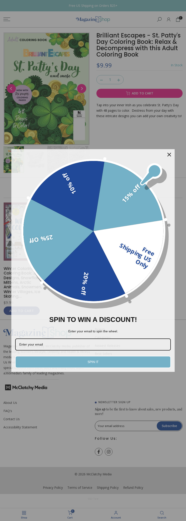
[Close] (169, 154)
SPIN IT (93, 362)
